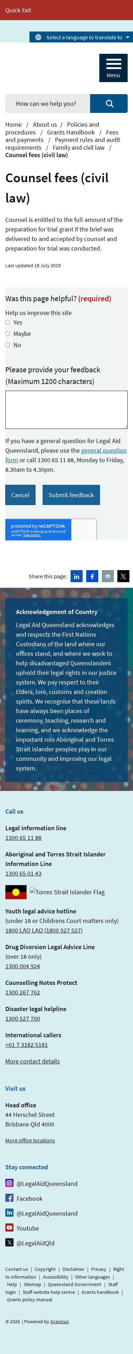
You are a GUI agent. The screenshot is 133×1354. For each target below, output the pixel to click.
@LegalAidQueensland (47, 1184)
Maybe (22, 333)
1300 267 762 (22, 992)
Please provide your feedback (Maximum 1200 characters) (52, 375)
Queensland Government (74, 1284)
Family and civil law (79, 147)
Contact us (16, 1269)
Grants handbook (100, 1292)
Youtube (28, 1228)
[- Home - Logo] (40, 68)
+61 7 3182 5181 (26, 1044)
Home (13, 124)
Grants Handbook (71, 132)
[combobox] (81, 36)
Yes (17, 322)
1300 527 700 (22, 1018)
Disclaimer (73, 1269)
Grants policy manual (29, 1299)
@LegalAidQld (36, 1243)
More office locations (30, 1140)
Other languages (92, 1277)
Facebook (30, 1198)
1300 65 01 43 (23, 873)
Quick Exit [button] (18, 10)
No (17, 345)
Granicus (59, 1321)
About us (45, 124)
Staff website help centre (49, 1292)
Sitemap (32, 1284)
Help (12, 1284)
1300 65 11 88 (23, 837)
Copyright (45, 1269)
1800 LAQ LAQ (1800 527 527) (44, 930)
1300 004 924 (22, 966)
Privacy (98, 1269)
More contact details (32, 1061)
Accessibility (55, 1277)
